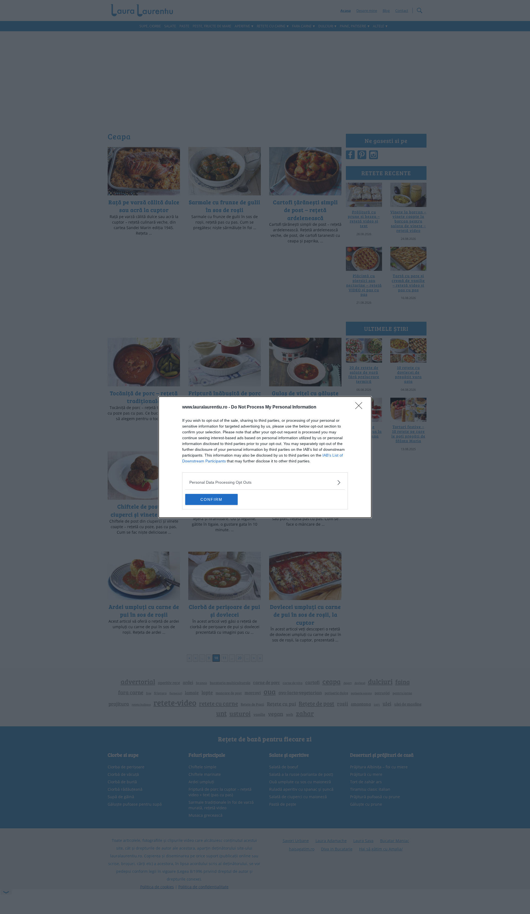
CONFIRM (211, 499)
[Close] (360, 407)
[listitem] (265, 482)
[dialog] (265, 457)
